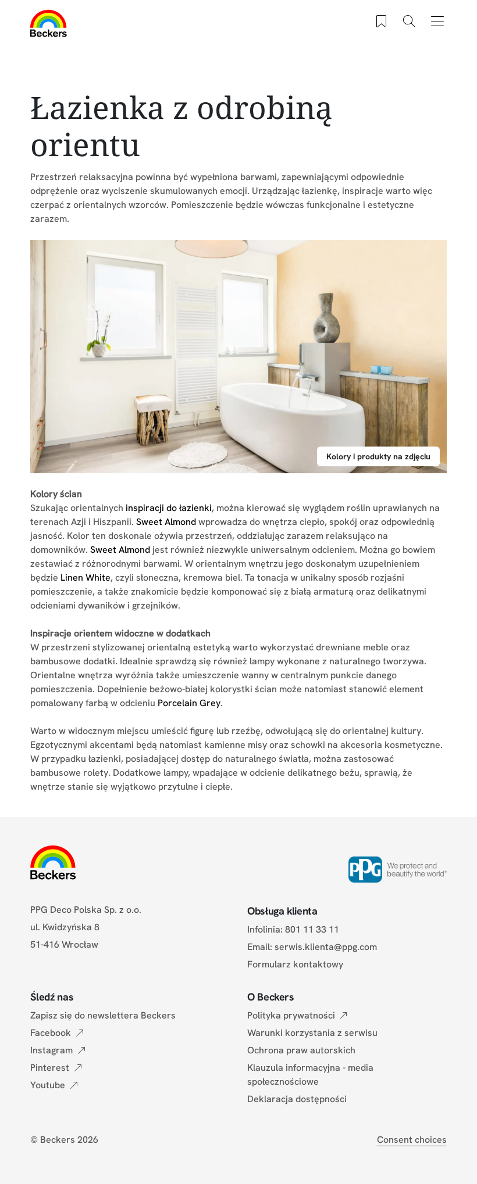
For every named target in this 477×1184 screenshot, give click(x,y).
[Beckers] (48, 23)
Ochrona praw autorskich (301, 1050)
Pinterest (49, 1067)
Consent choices (412, 1139)
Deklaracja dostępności (297, 1099)
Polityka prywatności (291, 1015)
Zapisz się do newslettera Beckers (103, 1015)
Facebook (50, 1033)
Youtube (47, 1085)
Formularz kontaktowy (295, 964)
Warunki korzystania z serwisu (312, 1033)
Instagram (51, 1050)
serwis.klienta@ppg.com (326, 947)
